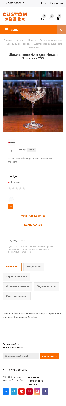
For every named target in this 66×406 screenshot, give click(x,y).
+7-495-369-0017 (15, 3)
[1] (10, 188)
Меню (15, 29)
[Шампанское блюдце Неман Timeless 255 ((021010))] (33, 130)
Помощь (33, 384)
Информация (35, 381)
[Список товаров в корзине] (60, 19)
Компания (33, 377)
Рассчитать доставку (33, 216)
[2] (13, 188)
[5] (24, 188)
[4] (20, 188)
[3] (17, 188)
